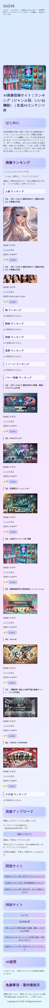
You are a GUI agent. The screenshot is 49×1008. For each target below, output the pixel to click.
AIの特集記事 (24, 921)
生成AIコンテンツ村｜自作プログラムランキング (25, 876)
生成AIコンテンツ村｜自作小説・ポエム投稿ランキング (25, 890)
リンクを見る (8, 250)
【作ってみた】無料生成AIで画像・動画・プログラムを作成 (25, 929)
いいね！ (13, 260)
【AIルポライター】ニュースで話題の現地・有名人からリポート (25, 938)
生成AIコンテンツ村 (28, 10)
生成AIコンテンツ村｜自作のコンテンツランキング (25, 947)
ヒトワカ (14, 10)
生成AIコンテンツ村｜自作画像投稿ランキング (24, 883)
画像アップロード (24, 834)
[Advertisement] (24, 40)
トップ (5, 10)
